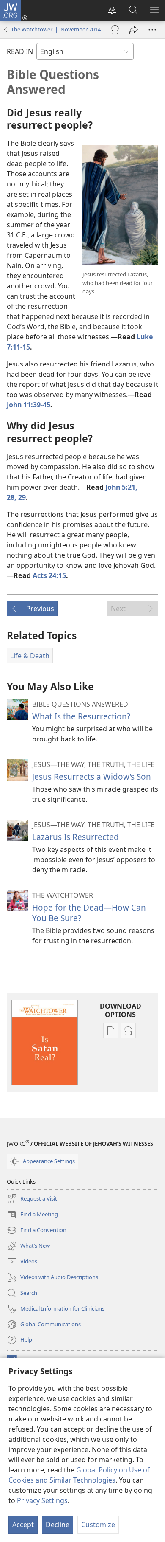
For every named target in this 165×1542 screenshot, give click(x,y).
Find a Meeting (32, 1215)
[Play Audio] (115, 29)
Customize (98, 1524)
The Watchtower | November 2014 (56, 29)
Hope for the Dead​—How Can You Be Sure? (89, 912)
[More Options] (152, 29)
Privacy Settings (42, 1500)
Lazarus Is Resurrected (75, 837)
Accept (23, 1524)
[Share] (133, 29)
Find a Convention (36, 1230)
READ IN (20, 51)
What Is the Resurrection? (81, 716)
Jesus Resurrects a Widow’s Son (91, 776)
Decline (57, 1524)
